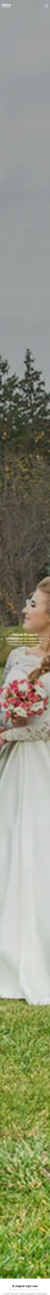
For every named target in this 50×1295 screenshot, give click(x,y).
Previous (1, 639)
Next (48, 639)
